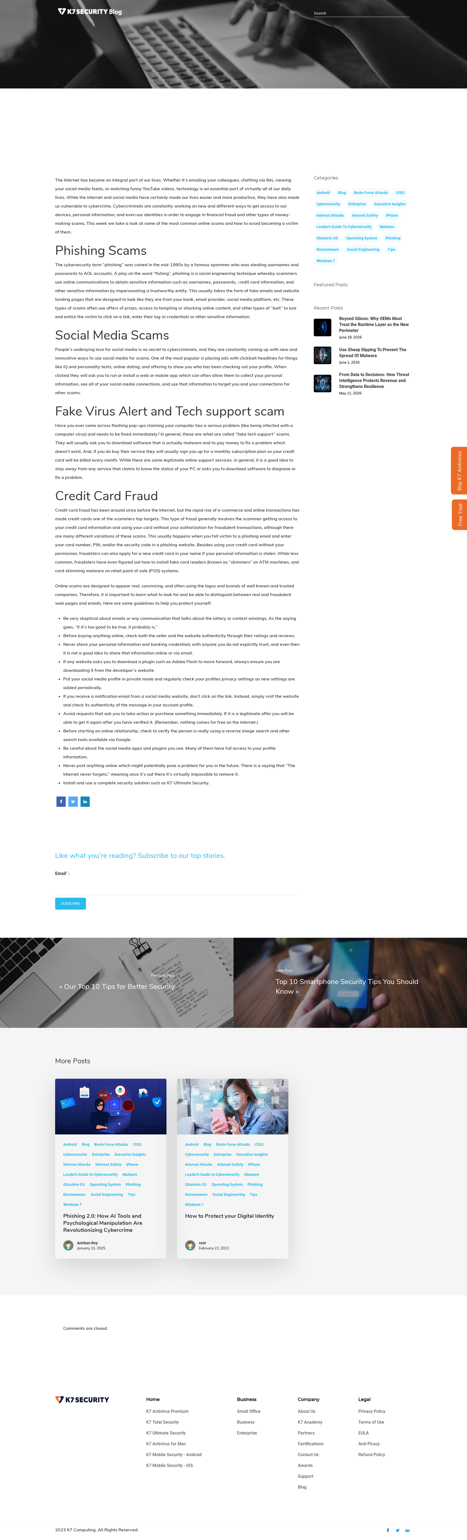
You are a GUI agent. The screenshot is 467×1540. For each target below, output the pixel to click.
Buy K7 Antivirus (459, 470)
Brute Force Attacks (371, 192)
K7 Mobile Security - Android (174, 1454)
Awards (305, 1465)
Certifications (310, 1443)
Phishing (393, 238)
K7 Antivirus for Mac (166, 1443)
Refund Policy (371, 1454)
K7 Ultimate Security (166, 1433)
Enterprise (357, 204)
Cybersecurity (328, 204)
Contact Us (308, 1454)
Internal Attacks (330, 215)
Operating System (361, 238)
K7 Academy (310, 1422)
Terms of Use (371, 1422)
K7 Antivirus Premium (167, 1411)
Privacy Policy (371, 1411)
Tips (391, 249)
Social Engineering (363, 249)
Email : (62, 873)
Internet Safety (365, 215)
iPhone (392, 215)
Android (323, 192)
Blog (342, 192)
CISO (400, 192)
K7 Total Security (162, 1422)
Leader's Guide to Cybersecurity (344, 227)
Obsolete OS (327, 238)
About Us (306, 1411)
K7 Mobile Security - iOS (169, 1465)
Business (246, 1422)
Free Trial (460, 515)
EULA (363, 1433)
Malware (387, 227)
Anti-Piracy (369, 1443)
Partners (306, 1433)
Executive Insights (390, 204)
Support (305, 1476)
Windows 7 (325, 261)
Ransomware (327, 249)
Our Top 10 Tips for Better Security (119, 986)
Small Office (249, 1411)
